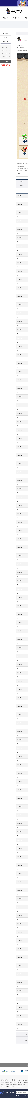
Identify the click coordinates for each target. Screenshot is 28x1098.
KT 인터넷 (5, 18)
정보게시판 (4, 47)
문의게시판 (4, 50)
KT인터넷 (5, 33)
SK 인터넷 (16, 18)
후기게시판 (4, 53)
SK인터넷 (5, 37)
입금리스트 (4, 56)
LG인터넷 (5, 41)
